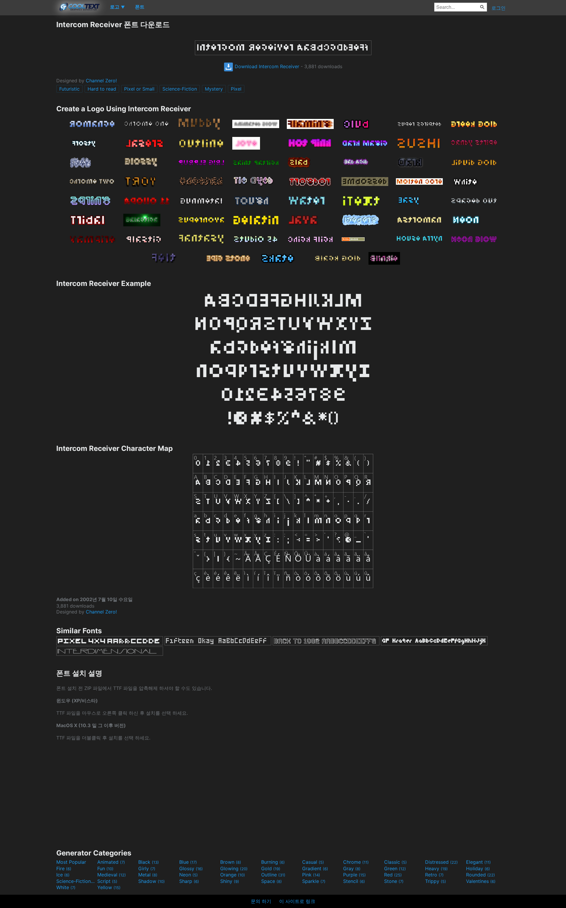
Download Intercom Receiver (266, 66)
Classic (395, 862)
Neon (188, 875)
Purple (354, 875)
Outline (273, 875)
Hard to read (102, 89)
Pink (311, 875)
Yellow (109, 887)
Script (107, 881)
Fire (63, 868)
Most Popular (71, 862)
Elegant (478, 862)
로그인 (498, 8)
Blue (188, 862)
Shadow (151, 881)
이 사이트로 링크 (297, 901)
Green (395, 868)
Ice (63, 875)
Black (148, 862)
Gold (270, 868)
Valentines (481, 881)
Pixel (236, 89)
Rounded (480, 875)
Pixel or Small (139, 89)
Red (393, 875)
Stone (394, 881)
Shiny (229, 881)
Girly (146, 868)
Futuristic (69, 89)
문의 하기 (261, 901)
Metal (147, 875)
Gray (352, 868)
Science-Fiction (179, 89)
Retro (434, 875)
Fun (105, 868)
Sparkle (313, 881)
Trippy (435, 881)
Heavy (436, 868)
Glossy (191, 868)
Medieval (111, 875)
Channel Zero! (101, 81)
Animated (111, 862)
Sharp (189, 881)
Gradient (315, 868)
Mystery (214, 89)
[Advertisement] (28, 108)
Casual (313, 862)
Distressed (441, 862)
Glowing (234, 868)
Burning (273, 862)
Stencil (354, 881)
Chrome (356, 862)
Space (271, 881)
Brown (230, 862)
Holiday (478, 868)
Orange (232, 875)
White (65, 887)
